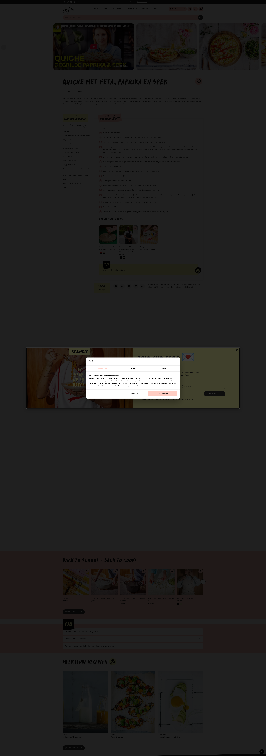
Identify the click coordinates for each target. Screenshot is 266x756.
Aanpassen (131, 393)
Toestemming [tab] (102, 368)
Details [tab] (133, 368)
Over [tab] (164, 368)
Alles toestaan (163, 393)
